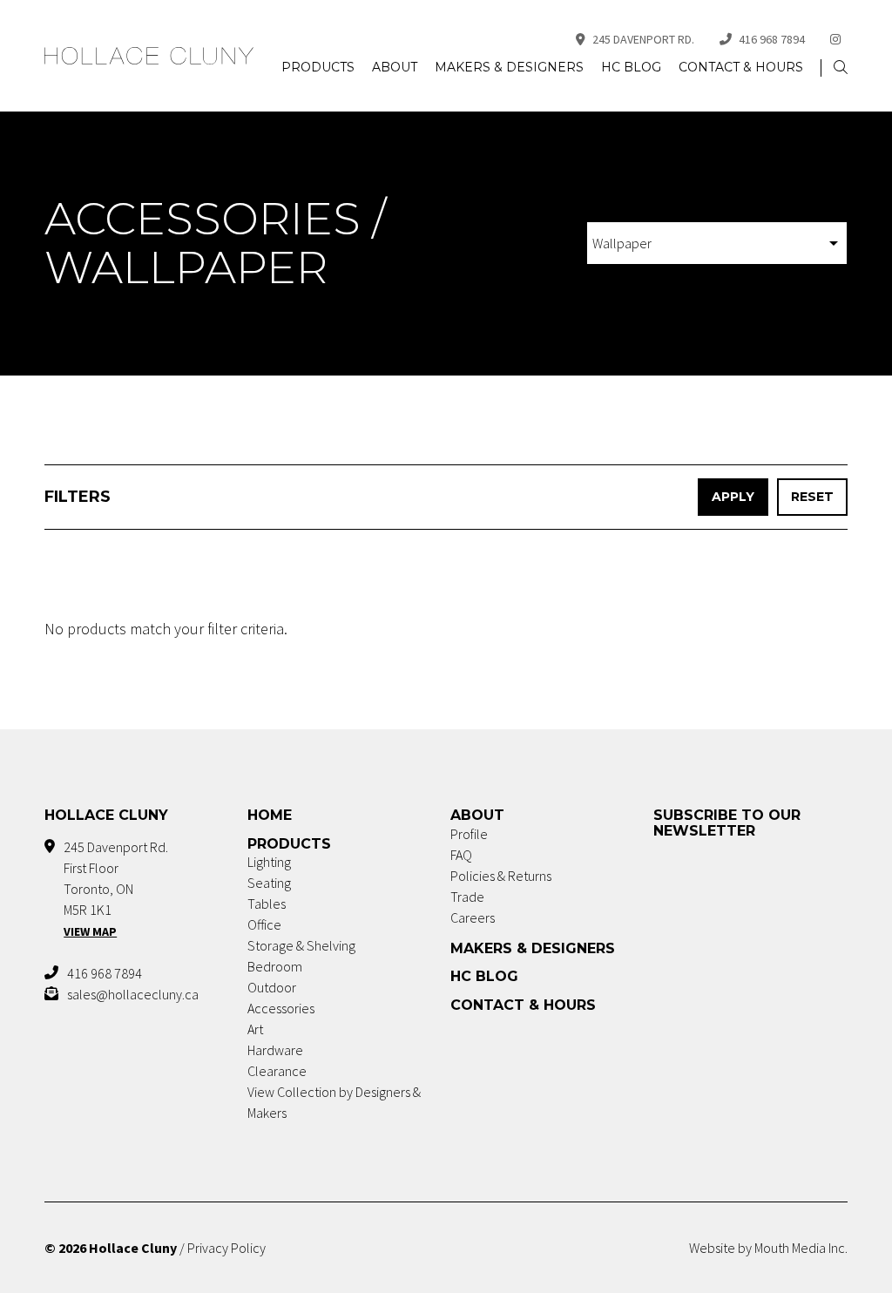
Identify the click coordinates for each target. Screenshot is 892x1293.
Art (255, 1029)
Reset (812, 496)
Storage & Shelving (301, 945)
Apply (733, 496)
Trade (467, 896)
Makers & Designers (509, 67)
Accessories (280, 1008)
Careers (472, 917)
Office (264, 924)
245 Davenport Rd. (643, 39)
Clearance (277, 1071)
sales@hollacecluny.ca (133, 994)
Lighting (269, 861)
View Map (90, 931)
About (394, 67)
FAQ (461, 854)
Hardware (275, 1050)
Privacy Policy (226, 1247)
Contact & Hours (741, 67)
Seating (269, 882)
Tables (266, 903)
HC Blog (631, 67)
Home (269, 815)
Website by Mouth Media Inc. (768, 1247)
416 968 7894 (772, 39)
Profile (469, 834)
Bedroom (274, 966)
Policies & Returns (500, 875)
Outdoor (271, 987)
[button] (841, 67)
